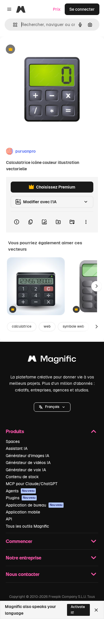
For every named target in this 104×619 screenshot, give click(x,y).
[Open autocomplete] (13, 25)
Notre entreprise (23, 558)
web (47, 326)
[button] (52, 407)
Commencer (19, 541)
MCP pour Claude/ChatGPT (31, 483)
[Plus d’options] (86, 222)
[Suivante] (96, 286)
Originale (38, 49)
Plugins (21, 497)
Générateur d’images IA (27, 455)
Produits (15, 431)
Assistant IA (16, 448)
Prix (57, 9)
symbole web (73, 326)
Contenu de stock (22, 476)
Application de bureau (34, 505)
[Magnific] (52, 360)
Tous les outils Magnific (27, 526)
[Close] (96, 610)
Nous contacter (23, 574)
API (9, 519)
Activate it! (78, 610)
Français (52, 406)
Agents (20, 491)
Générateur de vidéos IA (28, 462)
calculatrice (21, 326)
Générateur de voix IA (26, 469)
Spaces (13, 441)
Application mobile (23, 512)
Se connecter (82, 9)
